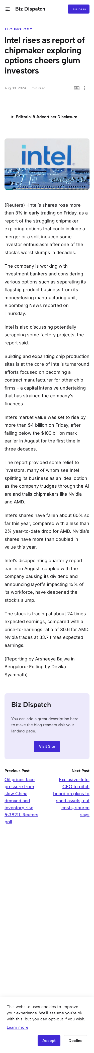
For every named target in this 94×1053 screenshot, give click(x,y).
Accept (49, 1040)
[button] (7, 9)
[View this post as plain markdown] (76, 88)
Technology (19, 29)
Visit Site (47, 746)
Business (78, 9)
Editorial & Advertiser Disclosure (46, 116)
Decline (75, 1040)
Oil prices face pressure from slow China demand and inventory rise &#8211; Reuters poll (21, 800)
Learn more (17, 1027)
